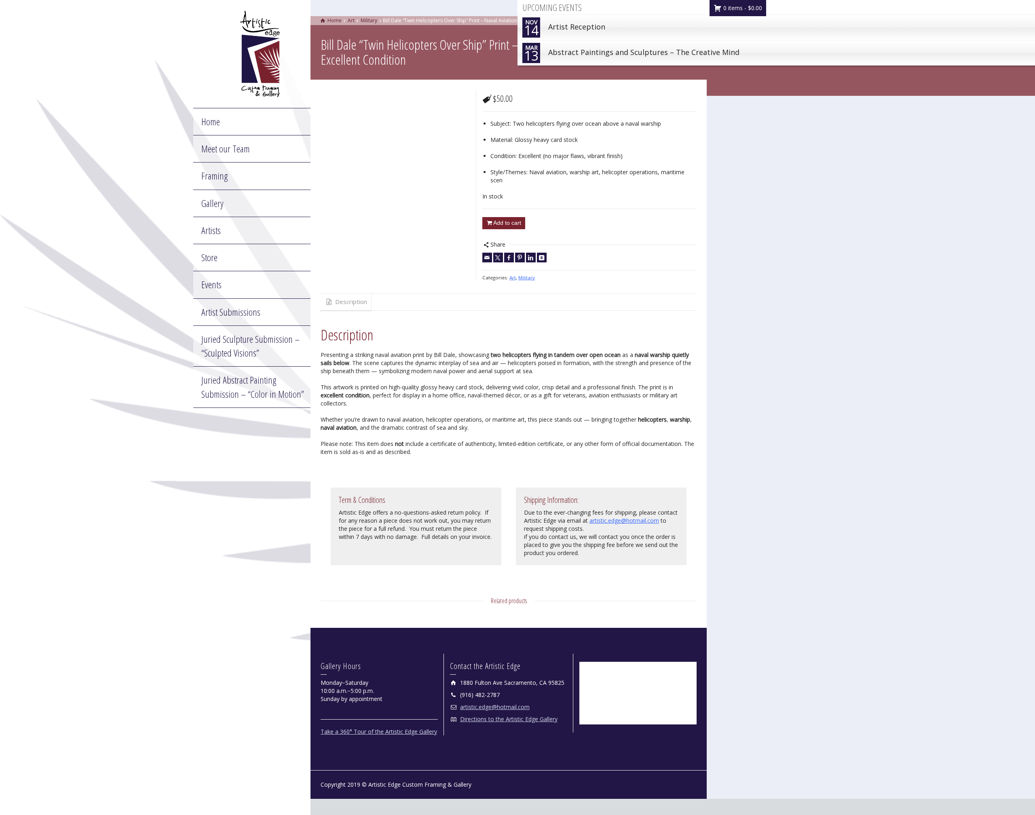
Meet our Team (225, 148)
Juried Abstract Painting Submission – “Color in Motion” (252, 386)
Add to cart (507, 223)
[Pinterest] (520, 257)
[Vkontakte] (542, 257)
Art (512, 277)
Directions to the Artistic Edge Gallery (509, 719)
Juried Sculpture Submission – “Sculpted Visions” (250, 345)
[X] (498, 257)
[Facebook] (509, 257)
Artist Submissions (230, 312)
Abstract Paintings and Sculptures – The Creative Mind (631, 54)
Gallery (212, 203)
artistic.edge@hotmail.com (624, 520)
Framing (214, 175)
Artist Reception (564, 28)
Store (209, 257)
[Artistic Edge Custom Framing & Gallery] (260, 53)
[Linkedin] (531, 257)
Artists (211, 230)
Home (210, 121)
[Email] (487, 257)
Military (526, 277)
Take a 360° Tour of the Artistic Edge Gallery (379, 731)
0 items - (742, 8)
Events (211, 284)
